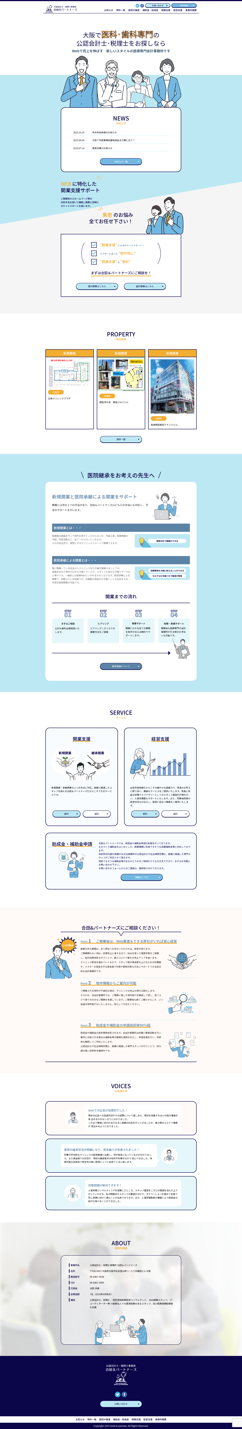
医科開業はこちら (97, 286)
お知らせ (108, 10)
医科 (66, 813)
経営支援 (147, 1419)
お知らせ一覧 (121, 161)
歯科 (97, 813)
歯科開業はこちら (145, 286)
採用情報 (184, 5)
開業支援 (136, 1419)
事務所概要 (191, 10)
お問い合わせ (158, 5)
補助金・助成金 (150, 10)
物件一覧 (120, 10)
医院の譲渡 (133, 10)
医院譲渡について (121, 666)
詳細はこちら (141, 877)
